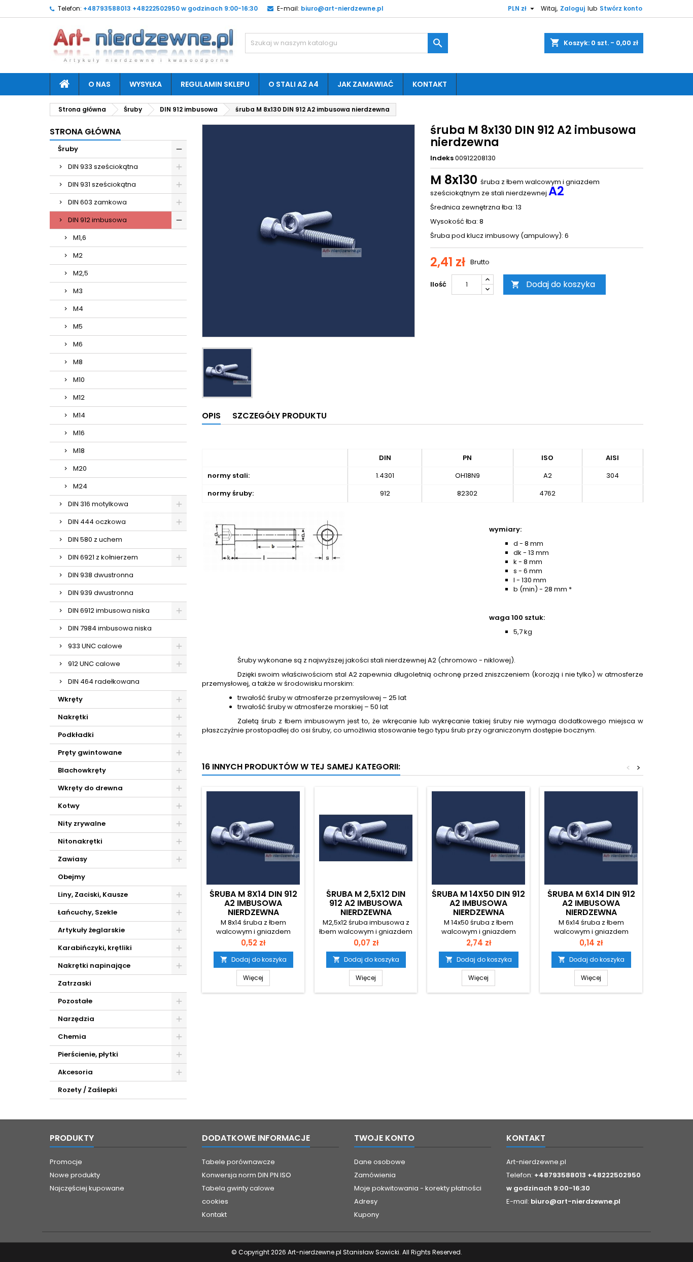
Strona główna (85, 131)
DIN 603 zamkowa (97, 202)
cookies (215, 1201)
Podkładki (76, 735)
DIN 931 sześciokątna (102, 184)
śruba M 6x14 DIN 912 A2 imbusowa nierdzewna (591, 903)
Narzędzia (76, 1019)
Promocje (66, 1162)
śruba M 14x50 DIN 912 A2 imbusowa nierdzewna (478, 903)
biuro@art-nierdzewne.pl (342, 8)
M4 (78, 308)
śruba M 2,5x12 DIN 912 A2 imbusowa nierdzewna (365, 903)
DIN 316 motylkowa (98, 504)
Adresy (365, 1201)
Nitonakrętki (80, 841)
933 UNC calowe (95, 646)
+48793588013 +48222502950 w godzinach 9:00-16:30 (170, 8)
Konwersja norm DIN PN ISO (246, 1175)
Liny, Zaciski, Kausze (93, 894)
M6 (78, 344)
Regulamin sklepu (215, 84)
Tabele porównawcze (238, 1162)
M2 (78, 255)
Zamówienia (375, 1175)
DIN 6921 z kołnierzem (103, 557)
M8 (78, 362)
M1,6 (79, 237)
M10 (79, 379)
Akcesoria (75, 1072)
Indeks (442, 158)
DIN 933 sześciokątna (103, 166)
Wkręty (70, 699)
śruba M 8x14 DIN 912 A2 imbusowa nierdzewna (253, 903)
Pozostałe (75, 1001)
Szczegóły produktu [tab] (279, 416)
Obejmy (71, 877)
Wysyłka (145, 84)
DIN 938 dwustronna (100, 575)
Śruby (68, 149)
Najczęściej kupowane (87, 1188)
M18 (79, 450)
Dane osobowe (379, 1162)
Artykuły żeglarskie (91, 930)
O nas (99, 84)
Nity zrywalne (82, 823)
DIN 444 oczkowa (97, 522)
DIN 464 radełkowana (104, 681)
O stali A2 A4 (293, 84)
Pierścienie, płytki (88, 1054)
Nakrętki (73, 717)
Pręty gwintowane (90, 752)
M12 (79, 397)
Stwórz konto (621, 8)
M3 (78, 291)
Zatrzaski (74, 983)
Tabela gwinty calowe (238, 1188)
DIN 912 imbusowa (97, 220)
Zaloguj (572, 8)
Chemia (72, 1036)
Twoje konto (384, 1138)
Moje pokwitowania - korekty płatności (417, 1188)
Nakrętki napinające (94, 965)
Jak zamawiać (365, 84)
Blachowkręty (82, 770)
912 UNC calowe (94, 664)
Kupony (366, 1214)
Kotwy (69, 806)
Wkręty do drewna (90, 788)
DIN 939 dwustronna (100, 593)
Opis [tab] (211, 416)
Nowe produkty (75, 1175)
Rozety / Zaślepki (87, 1090)
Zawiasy (72, 859)
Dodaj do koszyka (553, 284)
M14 (79, 415)
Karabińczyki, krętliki (95, 948)
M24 (80, 486)
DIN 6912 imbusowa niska (109, 610)
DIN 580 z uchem (95, 539)
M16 (79, 433)
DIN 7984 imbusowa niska (110, 628)
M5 (78, 326)
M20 (80, 468)
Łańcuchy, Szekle (87, 912)
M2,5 (80, 273)
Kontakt (429, 84)
